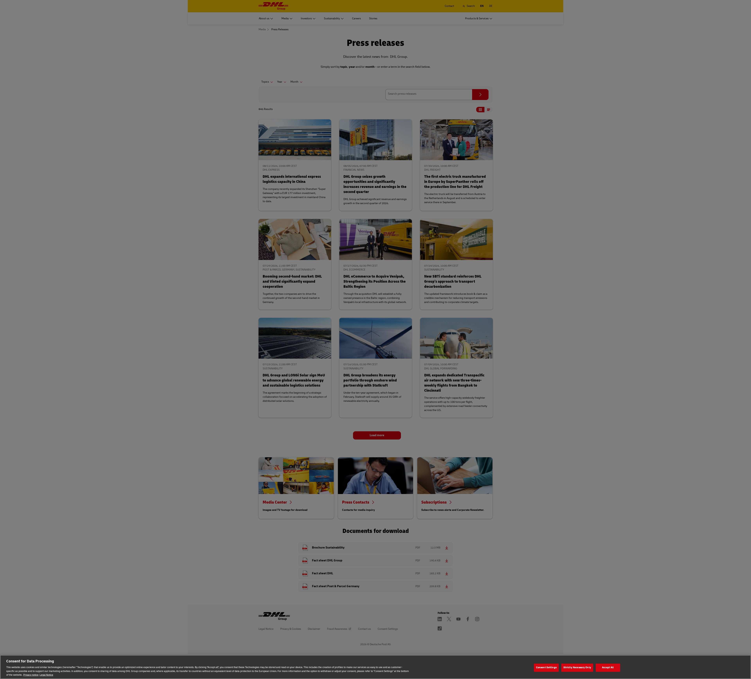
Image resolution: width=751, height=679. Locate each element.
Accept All (608, 667)
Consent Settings (546, 667)
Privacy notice (31, 674)
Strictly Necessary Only (577, 667)
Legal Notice (46, 674)
